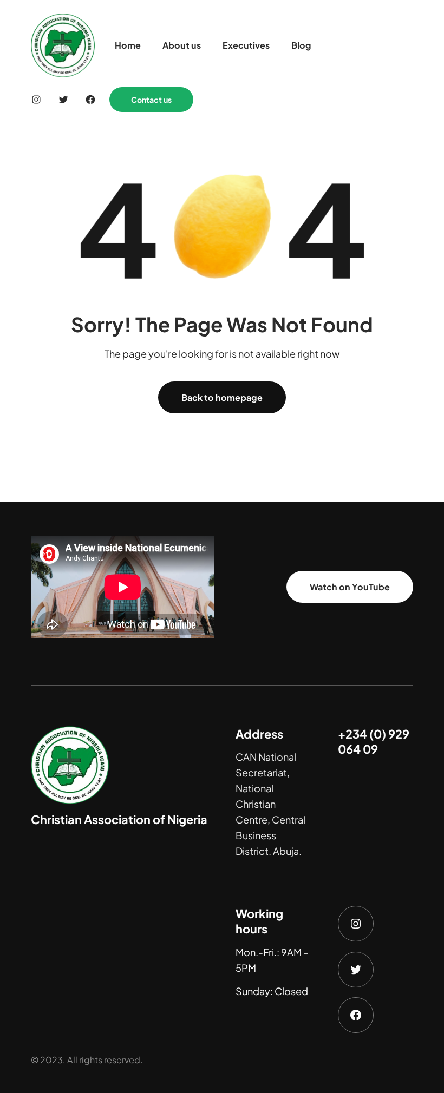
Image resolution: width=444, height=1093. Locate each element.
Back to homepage (222, 397)
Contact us (151, 99)
